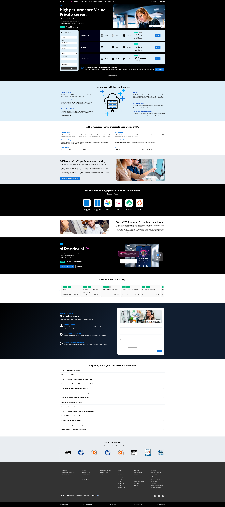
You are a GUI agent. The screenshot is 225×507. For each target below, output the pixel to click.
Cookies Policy (154, 478)
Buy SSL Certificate (66, 478)
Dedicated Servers (122, 474)
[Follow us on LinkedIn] (159, 495)
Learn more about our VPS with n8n (69, 178)
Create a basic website (105, 470)
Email (86, 1)
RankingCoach (103, 479)
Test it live (79, 266)
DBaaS (135, 478)
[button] (60, 290)
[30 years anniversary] (66, 2)
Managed (114, 1)
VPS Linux (120, 481)
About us (153, 470)
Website (90, 1)
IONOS (159, 504)
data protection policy (132, 347)
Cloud (104, 1)
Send (159, 351)
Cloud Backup (121, 478)
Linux (116, 194)
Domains (81, 1)
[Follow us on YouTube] (163, 495)
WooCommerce (103, 478)
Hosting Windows (86, 479)
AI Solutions (75, 1)
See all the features (112, 75)
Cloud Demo (136, 479)
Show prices (85, 504)
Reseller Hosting (86, 472)
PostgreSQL (136, 483)
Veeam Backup (121, 479)
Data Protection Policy (156, 479)
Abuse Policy (154, 481)
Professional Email (86, 474)
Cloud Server (136, 470)
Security (109, 1)
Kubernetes (136, 474)
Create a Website (104, 472)
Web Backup (85, 478)
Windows (109, 194)
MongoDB (135, 485)
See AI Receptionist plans (67, 266)
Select (157, 35)
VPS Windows (121, 483)
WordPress (102, 474)
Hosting (95, 1)
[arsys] (62, 2)
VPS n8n (120, 485)
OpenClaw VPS (121, 487)
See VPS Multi (159, 69)
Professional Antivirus (87, 476)
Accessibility (154, 474)
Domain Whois (65, 476)
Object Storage (137, 476)
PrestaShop (102, 476)
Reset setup (69, 68)
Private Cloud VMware (138, 481)
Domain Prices (65, 474)
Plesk (68, 112)
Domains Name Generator (68, 472)
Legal (152, 476)
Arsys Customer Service (157, 485)
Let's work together (156, 472)
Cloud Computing (137, 472)
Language (111, 504)
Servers (100, 1)
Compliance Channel (156, 487)
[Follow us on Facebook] (155, 495)
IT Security (153, 483)
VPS (118, 472)
